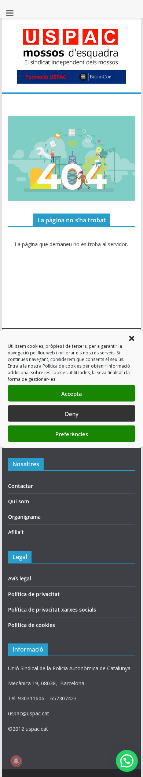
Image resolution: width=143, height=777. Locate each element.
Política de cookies (31, 624)
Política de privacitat (34, 594)
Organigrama (24, 516)
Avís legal (19, 578)
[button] (131, 338)
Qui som (18, 501)
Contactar (20, 485)
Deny (71, 413)
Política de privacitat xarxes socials (52, 609)
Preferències (71, 433)
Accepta (71, 393)
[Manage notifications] (16, 761)
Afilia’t (16, 532)
